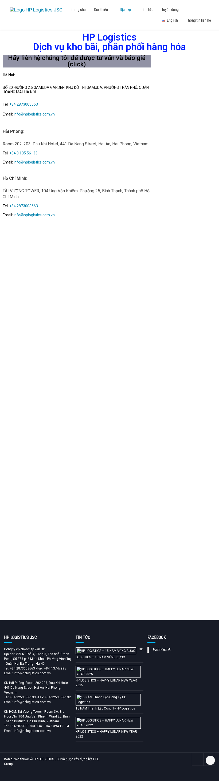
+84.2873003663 (23, 104)
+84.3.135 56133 (23, 153)
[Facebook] (198, 759)
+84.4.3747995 (55, 668)
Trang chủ (78, 9)
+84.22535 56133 (23, 697)
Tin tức (148, 9)
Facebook (162, 649)
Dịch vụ (126, 9)
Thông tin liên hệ (198, 20)
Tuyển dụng (170, 9)
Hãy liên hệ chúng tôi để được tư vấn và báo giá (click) (77, 61)
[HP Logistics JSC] (36, 9)
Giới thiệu (101, 9)
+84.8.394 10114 (56, 726)
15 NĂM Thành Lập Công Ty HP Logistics (105, 708)
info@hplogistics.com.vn (34, 114)
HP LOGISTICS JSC (47, 759)
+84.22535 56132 (58, 697)
